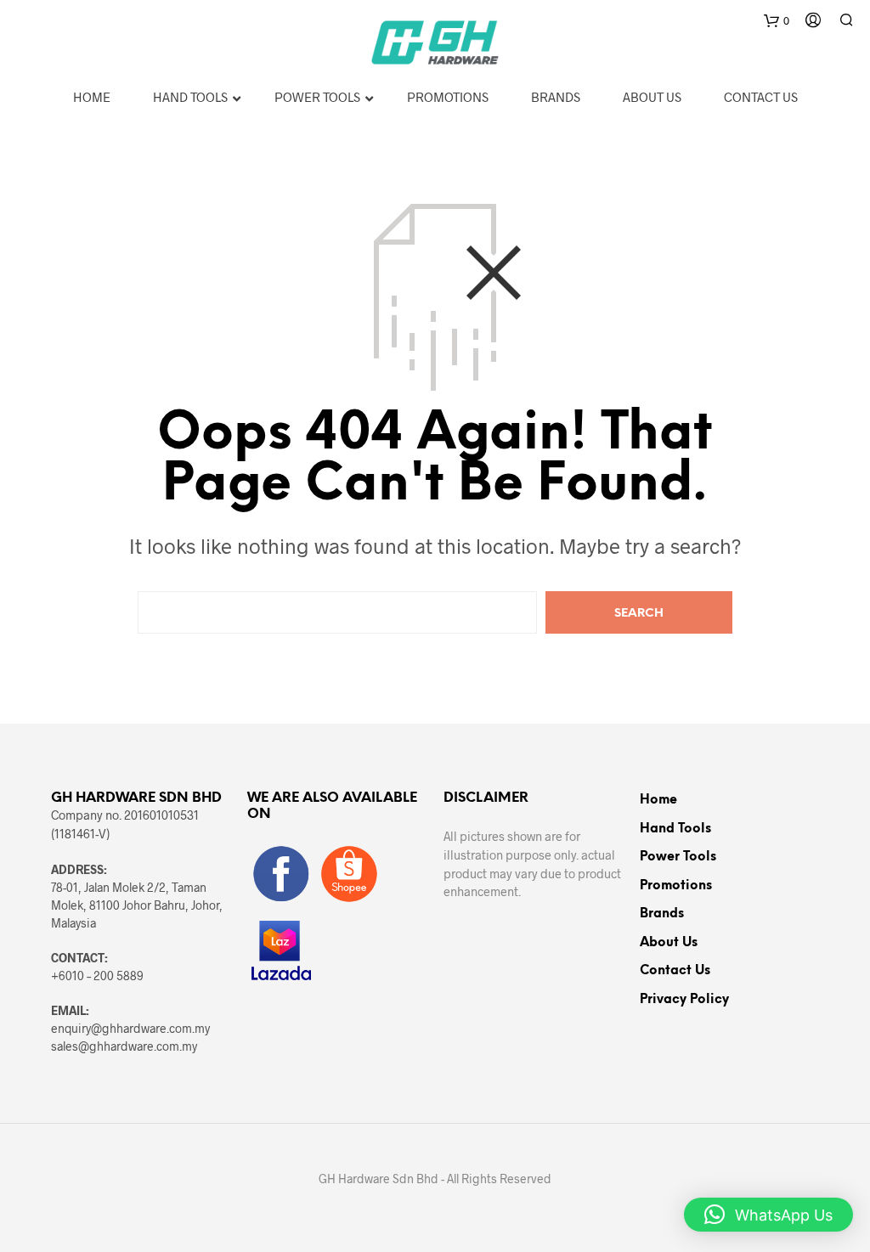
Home (658, 800)
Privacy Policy (684, 1000)
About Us (669, 943)
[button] (768, 1215)
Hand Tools (675, 829)
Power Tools (678, 857)
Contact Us (675, 971)
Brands (662, 914)
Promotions (676, 886)
